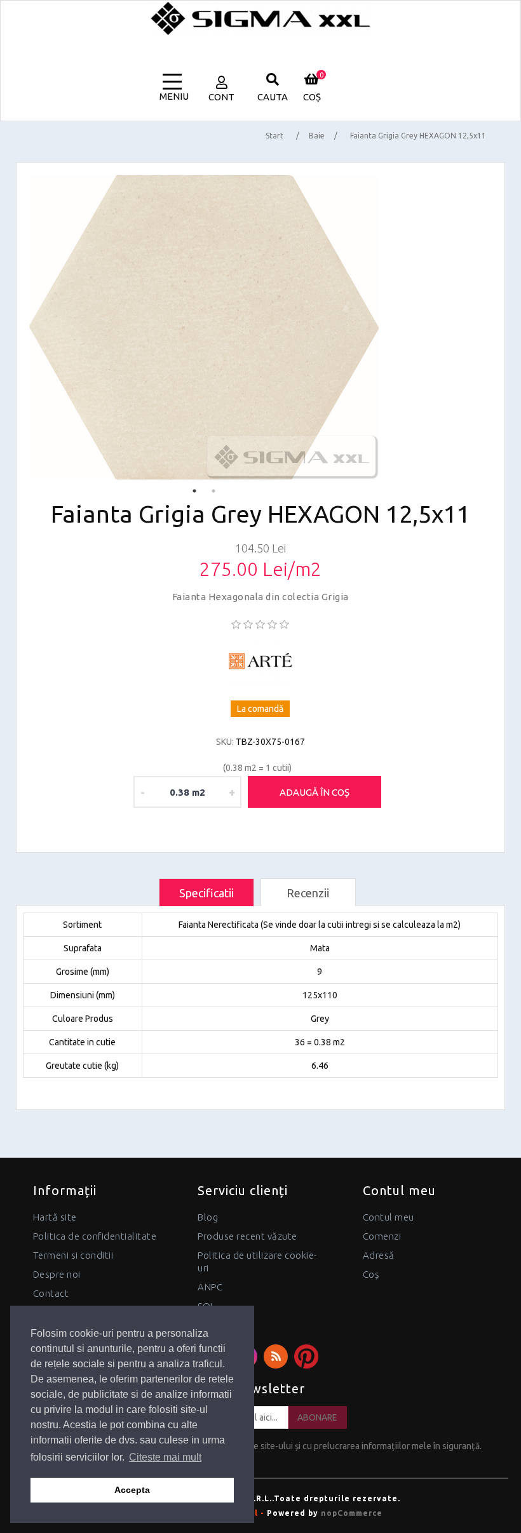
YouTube (306, 1356)
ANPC (210, 1287)
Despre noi (57, 1274)
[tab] (206, 892)
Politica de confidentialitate (95, 1236)
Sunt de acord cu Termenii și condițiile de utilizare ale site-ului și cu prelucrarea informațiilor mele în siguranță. (266, 1446)
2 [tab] (213, 491)
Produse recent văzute (247, 1236)
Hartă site (55, 1217)
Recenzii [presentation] (308, 893)
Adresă (379, 1255)
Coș (371, 1274)
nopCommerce (351, 1513)
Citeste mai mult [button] (165, 1457)
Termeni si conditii (73, 1255)
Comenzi (382, 1236)
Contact (51, 1293)
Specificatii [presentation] (206, 893)
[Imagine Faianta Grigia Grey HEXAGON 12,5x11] (204, 327)
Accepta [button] (132, 1490)
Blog (208, 1217)
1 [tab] (194, 491)
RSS (276, 1356)
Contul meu (388, 1217)
